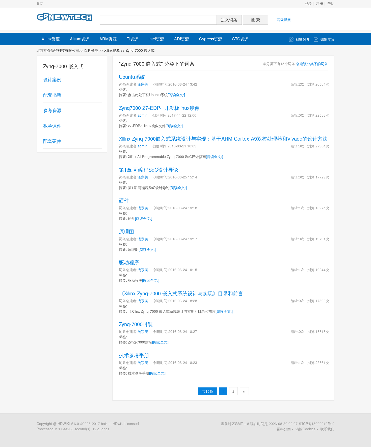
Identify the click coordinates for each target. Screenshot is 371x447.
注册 (319, 4)
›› (244, 391)
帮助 (330, 4)
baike (105, 423)
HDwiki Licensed (126, 423)
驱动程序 (129, 262)
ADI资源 (181, 39)
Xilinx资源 (51, 39)
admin (142, 115)
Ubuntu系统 (132, 76)
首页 (40, 4)
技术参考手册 (134, 355)
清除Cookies (305, 428)
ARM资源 (108, 39)
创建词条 (303, 39)
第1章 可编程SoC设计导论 (148, 169)
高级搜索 (284, 19)
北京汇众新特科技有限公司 (58, 50)
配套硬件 (52, 141)
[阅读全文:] (176, 94)
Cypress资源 (210, 39)
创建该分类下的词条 (312, 63)
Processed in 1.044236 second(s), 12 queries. (73, 428)
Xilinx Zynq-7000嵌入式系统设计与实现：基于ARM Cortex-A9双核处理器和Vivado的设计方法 (223, 138)
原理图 (126, 231)
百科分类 (91, 50)
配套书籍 (52, 94)
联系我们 (327, 428)
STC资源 (240, 39)
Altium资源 (79, 39)
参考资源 (52, 110)
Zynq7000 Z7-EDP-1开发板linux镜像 (159, 107)
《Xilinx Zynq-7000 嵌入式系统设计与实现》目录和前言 (181, 293)
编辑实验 (327, 39)
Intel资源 (156, 39)
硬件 (124, 200)
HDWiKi (64, 423)
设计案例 (52, 79)
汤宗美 (143, 84)
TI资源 (132, 39)
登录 (308, 4)
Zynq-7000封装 (136, 324)
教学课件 (52, 125)
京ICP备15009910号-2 (316, 423)
